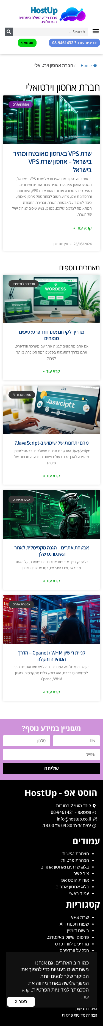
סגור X (21, 1001)
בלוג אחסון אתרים (72, 886)
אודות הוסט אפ (75, 880)
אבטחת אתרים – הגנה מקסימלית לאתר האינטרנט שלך (51, 550)
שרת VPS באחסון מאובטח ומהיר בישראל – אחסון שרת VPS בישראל (52, 161)
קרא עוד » (82, 228)
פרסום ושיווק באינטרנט (67, 937)
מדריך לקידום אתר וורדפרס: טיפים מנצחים (51, 335)
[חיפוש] (9, 32)
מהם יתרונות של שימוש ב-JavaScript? (51, 442)
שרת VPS (80, 917)
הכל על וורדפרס (74, 950)
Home (86, 65)
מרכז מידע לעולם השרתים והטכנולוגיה (38, 19)
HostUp (43, 10)
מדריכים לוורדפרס (72, 944)
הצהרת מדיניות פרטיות (79, 1015)
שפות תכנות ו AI (74, 924)
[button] (96, 31)
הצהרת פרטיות (75, 860)
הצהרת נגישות (75, 853)
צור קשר (81, 873)
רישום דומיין (78, 930)
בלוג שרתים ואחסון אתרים (64, 867)
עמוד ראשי (79, 893)
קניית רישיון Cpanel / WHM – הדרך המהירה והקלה (51, 655)
